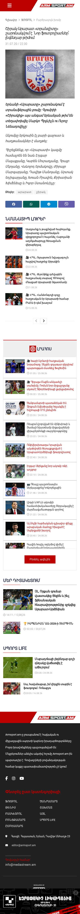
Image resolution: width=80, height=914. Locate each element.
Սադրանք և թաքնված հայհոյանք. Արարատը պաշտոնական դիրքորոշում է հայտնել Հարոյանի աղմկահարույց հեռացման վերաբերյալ (48, 237)
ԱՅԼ (42, 813)
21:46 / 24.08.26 (38, 493)
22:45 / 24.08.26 (38, 457)
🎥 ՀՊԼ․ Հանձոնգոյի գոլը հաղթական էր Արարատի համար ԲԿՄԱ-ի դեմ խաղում (47, 299)
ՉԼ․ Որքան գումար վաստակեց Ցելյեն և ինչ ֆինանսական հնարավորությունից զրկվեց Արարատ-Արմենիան (55, 600)
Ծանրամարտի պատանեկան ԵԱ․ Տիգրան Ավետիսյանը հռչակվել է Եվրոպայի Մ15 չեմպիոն (47, 407)
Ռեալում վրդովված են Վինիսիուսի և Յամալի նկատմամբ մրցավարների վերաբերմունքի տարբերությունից (48, 428)
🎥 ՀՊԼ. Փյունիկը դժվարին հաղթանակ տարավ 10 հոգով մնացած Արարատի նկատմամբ (46, 278)
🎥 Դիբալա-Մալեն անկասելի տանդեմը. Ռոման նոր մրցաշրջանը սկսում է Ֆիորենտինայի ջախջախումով (50, 386)
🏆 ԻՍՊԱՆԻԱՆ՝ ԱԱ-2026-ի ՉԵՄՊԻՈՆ (48, 623)
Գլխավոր (11, 20)
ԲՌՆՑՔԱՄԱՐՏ (15, 819)
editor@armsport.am (24, 845)
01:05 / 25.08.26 (38, 373)
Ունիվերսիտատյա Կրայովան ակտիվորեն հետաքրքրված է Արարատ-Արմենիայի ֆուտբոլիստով (48, 448)
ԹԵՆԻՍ (10, 807)
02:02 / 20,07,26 (35, 628)
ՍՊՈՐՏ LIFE (47, 819)
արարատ (24, 192)
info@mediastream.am (20, 864)
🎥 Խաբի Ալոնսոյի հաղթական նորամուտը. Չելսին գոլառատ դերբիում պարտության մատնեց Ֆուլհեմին (50, 364)
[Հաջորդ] (44, 321)
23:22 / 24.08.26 (38, 436)
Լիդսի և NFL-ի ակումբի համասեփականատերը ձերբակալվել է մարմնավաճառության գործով (50, 506)
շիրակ (41, 192)
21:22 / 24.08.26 (38, 514)
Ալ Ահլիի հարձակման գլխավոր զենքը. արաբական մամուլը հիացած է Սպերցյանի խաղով (50, 527)
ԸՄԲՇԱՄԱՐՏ (14, 826)
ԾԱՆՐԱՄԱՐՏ (49, 801)
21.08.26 (32, 287)
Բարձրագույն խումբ (48, 20)
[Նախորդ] (36, 321)
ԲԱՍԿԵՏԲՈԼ (13, 813)
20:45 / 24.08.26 (38, 535)
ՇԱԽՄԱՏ (46, 807)
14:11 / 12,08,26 (15, 614)
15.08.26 (32, 308)
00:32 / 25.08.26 (38, 394)
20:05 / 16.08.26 (34, 693)
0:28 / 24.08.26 (44, 673)
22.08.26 (32, 267)
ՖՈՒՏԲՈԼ (26, 20)
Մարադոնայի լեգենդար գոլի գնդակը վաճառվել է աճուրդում (55, 663)
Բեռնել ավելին (40, 559)
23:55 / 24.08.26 (38, 415)
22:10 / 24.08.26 (38, 474)
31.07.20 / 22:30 (16, 44)
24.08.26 (32, 250)
